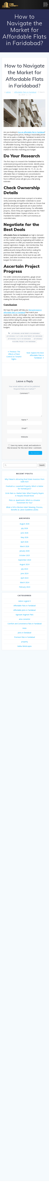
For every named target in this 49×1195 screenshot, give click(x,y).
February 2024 (24, 587)
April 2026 (24, 542)
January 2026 (24, 551)
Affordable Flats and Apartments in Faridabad (25, 336)
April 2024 (24, 578)
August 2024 (24, 564)
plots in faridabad (24, 633)
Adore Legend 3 (24, 601)
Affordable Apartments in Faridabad (26, 333)
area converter (24, 619)
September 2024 (24, 560)
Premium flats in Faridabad (24, 637)
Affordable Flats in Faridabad (25, 92)
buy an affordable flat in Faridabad (31, 132)
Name (24, 419)
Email (24, 428)
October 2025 (24, 555)
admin (8, 92)
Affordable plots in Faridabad (24, 610)
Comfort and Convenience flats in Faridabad (25, 623)
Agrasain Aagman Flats (24, 614)
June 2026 (24, 533)
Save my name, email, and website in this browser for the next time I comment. (24, 446)
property (24, 642)
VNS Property (10, 4)
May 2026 (24, 537)
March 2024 (24, 582)
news (24, 628)
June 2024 (24, 573)
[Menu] (45, 4)
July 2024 (24, 569)
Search (41, 465)
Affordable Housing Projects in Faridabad (27, 340)
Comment (24, 393)
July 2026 (24, 528)
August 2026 (24, 524)
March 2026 (24, 546)
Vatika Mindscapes (24, 646)
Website (24, 437)
